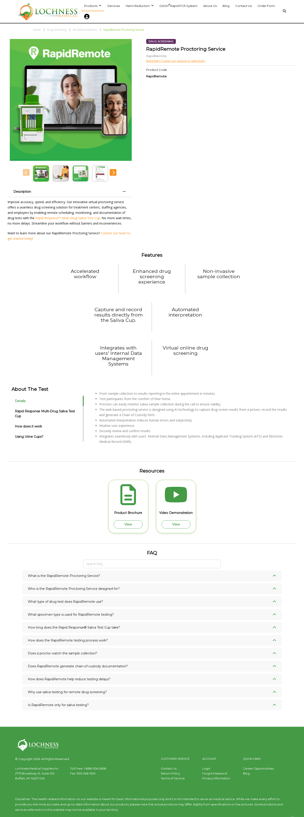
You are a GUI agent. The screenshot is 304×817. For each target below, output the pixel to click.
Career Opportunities (258, 768)
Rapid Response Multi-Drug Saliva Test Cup (45, 413)
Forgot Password (214, 773)
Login (206, 768)
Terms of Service (173, 778)
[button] (139, 5)
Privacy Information (216, 778)
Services (113, 6)
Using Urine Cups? (29, 437)
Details (20, 401)
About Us (210, 6)
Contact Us (243, 6)
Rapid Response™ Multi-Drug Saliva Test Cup (67, 218)
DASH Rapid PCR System (178, 5)
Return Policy (170, 773)
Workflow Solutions (85, 30)
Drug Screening (56, 30)
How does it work (28, 426)
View (128, 524)
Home (37, 30)
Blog (226, 6)
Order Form (266, 6)
